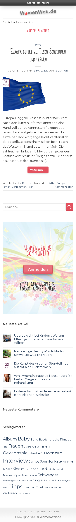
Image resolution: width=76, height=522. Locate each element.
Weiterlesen (38, 169)
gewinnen (41, 446)
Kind (70, 461)
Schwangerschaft (12, 480)
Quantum (21, 475)
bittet (52, 183)
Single (38, 480)
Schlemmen (19, 186)
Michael (56, 469)
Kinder (7, 469)
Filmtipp (66, 439)
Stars (58, 480)
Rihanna (33, 475)
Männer (8, 475)
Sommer (48, 480)
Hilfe (40, 453)
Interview (15, 460)
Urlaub (47, 487)
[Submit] (69, 206)
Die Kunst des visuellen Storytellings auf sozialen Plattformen (41, 365)
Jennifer (46, 461)
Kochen (38, 45)
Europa (61, 183)
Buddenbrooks (49, 439)
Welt (20, 493)
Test (5, 487)
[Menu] (71, 11)
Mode (63, 469)
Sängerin (66, 480)
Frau (5, 447)
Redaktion (61, 70)
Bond (34, 439)
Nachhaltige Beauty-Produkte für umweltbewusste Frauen (39, 353)
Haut (33, 453)
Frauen (15, 446)
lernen (7, 186)
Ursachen (56, 487)
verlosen (10, 493)
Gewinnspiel (16, 452)
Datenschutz (24, 511)
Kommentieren (64, 186)
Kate (58, 461)
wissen (26, 494)
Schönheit (27, 480)
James (34, 461)
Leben (34, 469)
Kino (16, 469)
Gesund (27, 447)
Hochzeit (53, 452)
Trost (39, 487)
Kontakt (54, 511)
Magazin (21, 22)
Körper (24, 469)
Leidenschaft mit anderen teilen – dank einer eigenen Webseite (43, 393)
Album (10, 439)
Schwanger (48, 475)
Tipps (15, 486)
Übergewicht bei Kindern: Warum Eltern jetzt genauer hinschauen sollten (39, 339)
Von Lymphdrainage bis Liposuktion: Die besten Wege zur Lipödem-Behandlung (43, 379)
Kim (64, 462)
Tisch (30, 186)
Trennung (29, 487)
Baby (24, 439)
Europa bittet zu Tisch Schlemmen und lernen (38, 55)
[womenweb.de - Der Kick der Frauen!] (38, 12)
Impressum (41, 511)
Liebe (45, 468)
